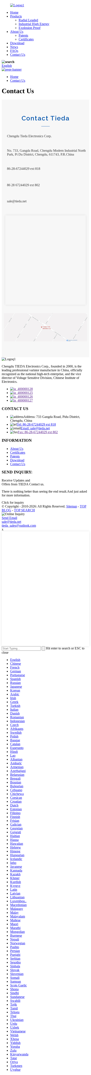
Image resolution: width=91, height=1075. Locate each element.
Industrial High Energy (34, 24)
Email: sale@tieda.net (35, 428)
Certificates (26, 39)
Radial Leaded (28, 20)
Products (16, 16)
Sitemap (71, 506)
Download (17, 43)
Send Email (9, 518)
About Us (16, 31)
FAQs (14, 51)
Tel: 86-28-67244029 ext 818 (36, 424)
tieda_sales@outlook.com (19, 525)
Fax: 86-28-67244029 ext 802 (38, 432)
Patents (23, 35)
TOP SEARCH (24, 510)
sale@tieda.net (11, 521)
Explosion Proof (29, 28)
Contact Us (17, 54)
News (14, 47)
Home (14, 12)
